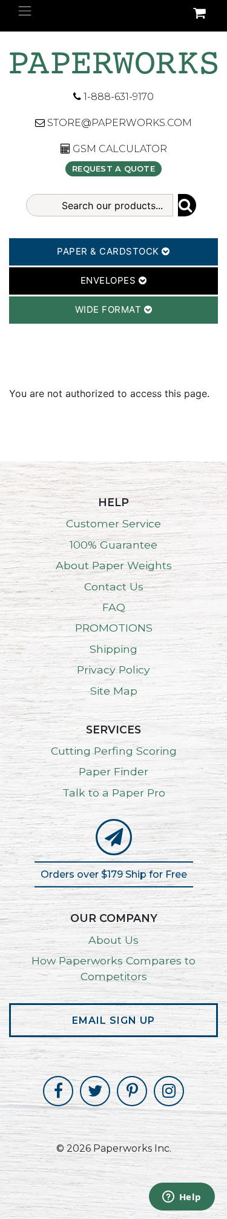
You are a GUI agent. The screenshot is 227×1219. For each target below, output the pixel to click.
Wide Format (109, 309)
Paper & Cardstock (109, 251)
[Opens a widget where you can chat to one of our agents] (181, 1198)
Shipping (113, 649)
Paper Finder (113, 771)
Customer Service (113, 523)
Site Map (113, 690)
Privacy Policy (113, 669)
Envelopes (110, 280)
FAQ (113, 607)
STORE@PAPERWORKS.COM (118, 123)
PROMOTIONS (114, 627)
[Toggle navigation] (25, 11)
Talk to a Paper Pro (113, 792)
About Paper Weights (114, 565)
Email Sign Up (113, 1020)
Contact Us (113, 586)
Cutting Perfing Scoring (114, 750)
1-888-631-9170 (117, 96)
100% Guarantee (113, 544)
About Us (113, 939)
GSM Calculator (118, 149)
